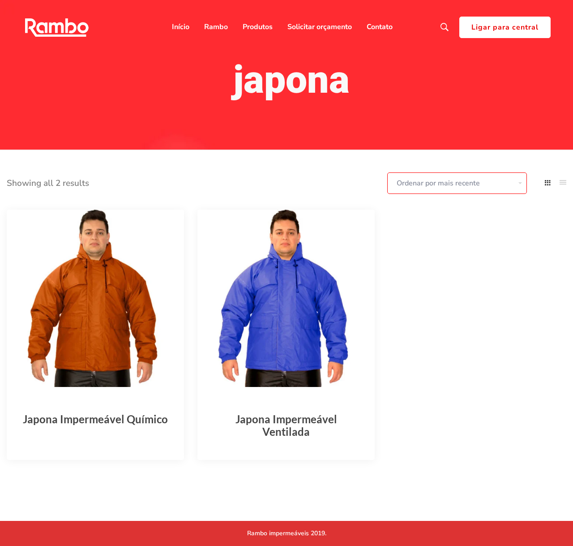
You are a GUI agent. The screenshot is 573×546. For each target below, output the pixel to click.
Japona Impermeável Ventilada (286, 425)
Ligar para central (505, 27)
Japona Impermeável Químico (95, 419)
